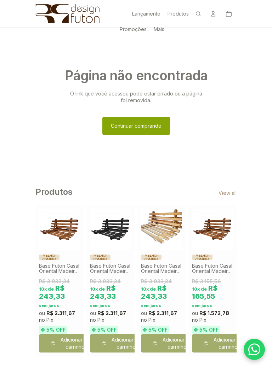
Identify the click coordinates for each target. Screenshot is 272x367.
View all (228, 193)
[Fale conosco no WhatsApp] (254, 349)
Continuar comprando (136, 126)
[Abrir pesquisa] (198, 14)
